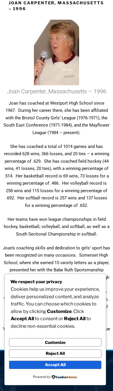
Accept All (55, 364)
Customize (55, 342)
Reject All (55, 353)
